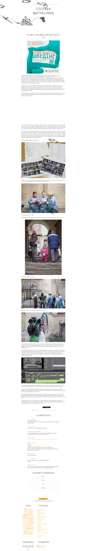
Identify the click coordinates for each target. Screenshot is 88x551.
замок (24, 521)
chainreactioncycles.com (42, 516)
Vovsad (38, 511)
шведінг (53, 410)
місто (32, 524)
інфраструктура (29, 534)
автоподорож (27, 513)
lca (38, 533)
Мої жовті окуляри (40, 510)
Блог (43, 38)
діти (23, 519)
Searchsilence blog (41, 530)
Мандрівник (30, 510)
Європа (25, 510)
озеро (32, 525)
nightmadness (30, 509)
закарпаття (27, 519)
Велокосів (39, 522)
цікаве (30, 533)
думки (31, 518)
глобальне (29, 516)
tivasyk (38, 531)
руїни (24, 530)
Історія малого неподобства (42, 532)
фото (25, 533)
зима (26, 521)
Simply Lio (39, 526)
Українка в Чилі (40, 517)
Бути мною (39, 520)
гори (33, 516)
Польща (25, 512)
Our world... (39, 527)
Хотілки (48, 4)
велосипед (28, 515)
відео (37, 410)
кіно (28, 522)
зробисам (25, 522)
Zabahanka (39, 509)
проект (24, 528)
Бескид (38, 515)
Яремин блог (39, 536)
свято (32, 530)
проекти (47, 410)
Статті (43, 4)
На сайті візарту (58, 76)
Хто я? (52, 4)
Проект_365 (38, 4)
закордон (31, 519)
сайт (30, 530)
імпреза (24, 534)
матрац (27, 524)
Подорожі (33, 4)
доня (24, 518)
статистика (30, 531)
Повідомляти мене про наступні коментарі (44, 500)
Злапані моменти (40, 535)
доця (27, 518)
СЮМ (38, 521)
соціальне (25, 531)
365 (25, 509)
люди (24, 524)
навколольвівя (27, 525)
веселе (42, 410)
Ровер (28, 512)
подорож (27, 527)
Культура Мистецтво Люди (42, 528)
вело (31, 513)
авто (31, 512)
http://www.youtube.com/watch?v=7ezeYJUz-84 (41, 446)
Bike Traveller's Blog (41, 512)
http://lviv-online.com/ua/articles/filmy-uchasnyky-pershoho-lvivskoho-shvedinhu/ (42, 439)
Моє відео (57, 4)
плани (23, 527)
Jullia (29, 458)
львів (31, 522)
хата (29, 4)
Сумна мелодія (40, 514)
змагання (30, 521)
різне (27, 530)
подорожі (32, 527)
